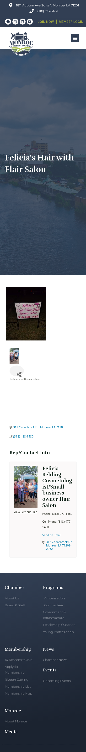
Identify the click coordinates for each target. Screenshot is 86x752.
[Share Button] (17, 371)
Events (49, 670)
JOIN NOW (46, 22)
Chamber (14, 587)
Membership (18, 649)
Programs (53, 587)
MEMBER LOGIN (71, 22)
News (48, 649)
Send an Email (51, 535)
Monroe (13, 710)
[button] (75, 38)
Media (11, 731)
